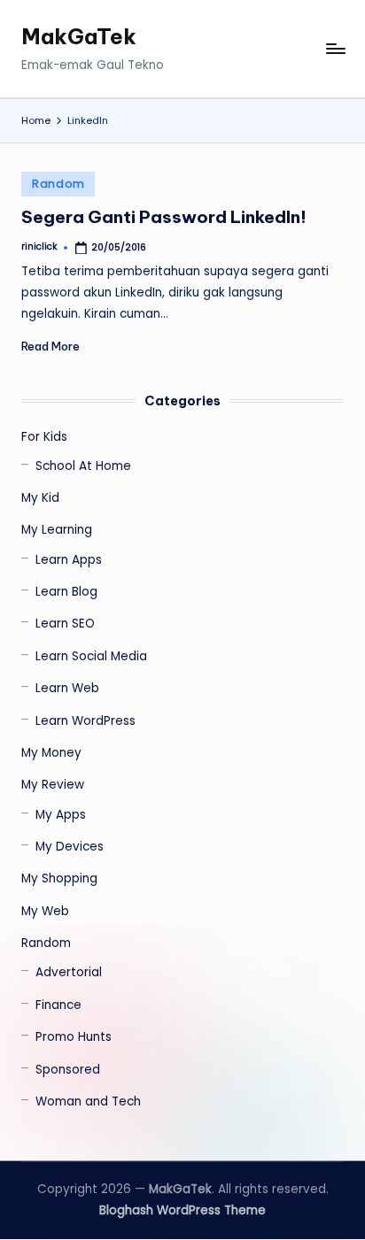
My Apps (60, 814)
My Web (45, 911)
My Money (51, 752)
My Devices (69, 846)
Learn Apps (68, 559)
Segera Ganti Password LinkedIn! (164, 216)
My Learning (56, 529)
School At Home (83, 466)
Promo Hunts (73, 1036)
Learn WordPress (85, 720)
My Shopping (59, 878)
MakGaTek (78, 36)
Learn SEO (65, 623)
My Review (52, 784)
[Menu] (335, 49)
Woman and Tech (88, 1101)
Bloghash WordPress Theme (182, 1210)
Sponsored (67, 1069)
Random (58, 183)
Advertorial (68, 972)
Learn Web (67, 688)
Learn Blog (66, 591)
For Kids (44, 436)
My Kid (40, 497)
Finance (58, 1005)
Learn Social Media (91, 656)
